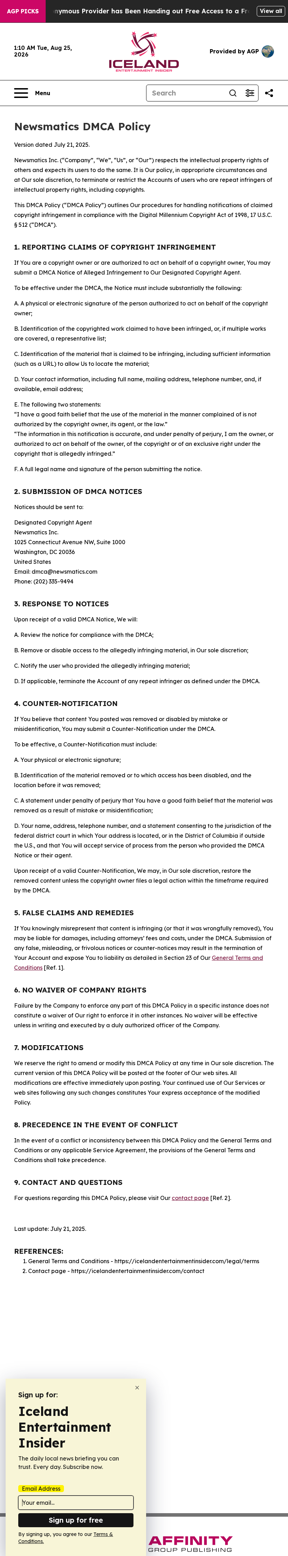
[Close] (137, 1387)
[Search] (232, 93)
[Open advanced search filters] (249, 93)
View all (271, 10)
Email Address (41, 1488)
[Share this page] (269, 93)
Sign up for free (76, 1520)
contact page (190, 1197)
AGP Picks (23, 11)
